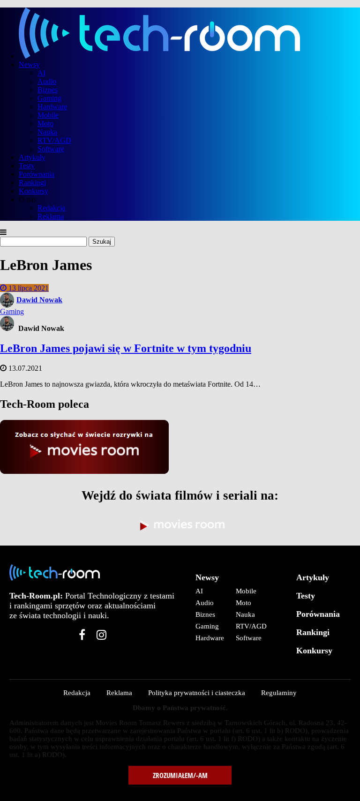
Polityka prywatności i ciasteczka (196, 692)
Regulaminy (279, 692)
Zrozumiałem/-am (180, 775)
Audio (47, 81)
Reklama (51, 216)
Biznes (48, 90)
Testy (27, 166)
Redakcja (51, 208)
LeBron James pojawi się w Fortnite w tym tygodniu (125, 348)
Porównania (36, 174)
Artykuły (32, 157)
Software (51, 149)
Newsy (29, 64)
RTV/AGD (54, 140)
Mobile (48, 115)
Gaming (49, 98)
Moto (45, 123)
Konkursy (33, 191)
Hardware (52, 107)
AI (41, 73)
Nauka (47, 132)
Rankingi (32, 183)
